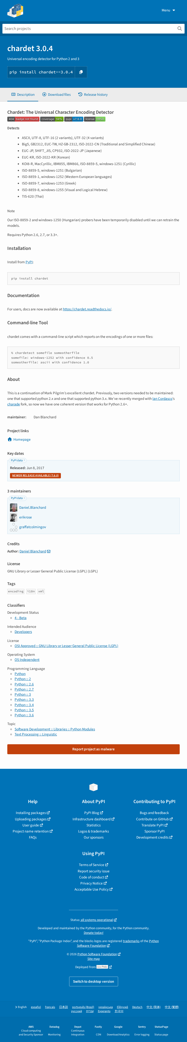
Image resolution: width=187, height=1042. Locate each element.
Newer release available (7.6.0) (35, 475)
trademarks (131, 941)
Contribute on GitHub (152, 819)
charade (13, 404)
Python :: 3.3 (24, 699)
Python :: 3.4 (24, 705)
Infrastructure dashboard (92, 819)
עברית (90, 1011)
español (36, 1007)
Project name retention (31, 831)
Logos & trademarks (93, 831)
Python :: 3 (23, 694)
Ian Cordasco (162, 398)
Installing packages (31, 812)
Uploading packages (31, 819)
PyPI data (17, 460)
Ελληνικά (122, 1007)
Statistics (93, 825)
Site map (93, 958)
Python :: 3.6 (24, 715)
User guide (30, 825)
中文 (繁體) (172, 1007)
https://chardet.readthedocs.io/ (87, 309)
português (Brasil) (83, 1007)
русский (76, 1011)
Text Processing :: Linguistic (36, 734)
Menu (166, 10)
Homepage (22, 439)
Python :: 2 (23, 679)
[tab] (22, 94)
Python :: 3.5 (24, 710)
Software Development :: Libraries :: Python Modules (55, 729)
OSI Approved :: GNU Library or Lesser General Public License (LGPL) (66, 645)
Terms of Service (91, 864)
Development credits (152, 837)
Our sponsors (93, 837)
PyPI (29, 262)
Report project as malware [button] (93, 749)
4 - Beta (21, 618)
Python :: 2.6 (24, 684)
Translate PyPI (152, 825)
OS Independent (27, 659)
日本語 (63, 1007)
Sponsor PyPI (154, 831)
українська (105, 1007)
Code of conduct (91, 877)
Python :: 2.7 (24, 689)
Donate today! (93, 932)
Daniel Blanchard (32, 551)
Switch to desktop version (93, 981)
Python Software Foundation (97, 954)
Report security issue (94, 871)
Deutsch (137, 1007)
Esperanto (104, 1011)
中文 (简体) (154, 1007)
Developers (23, 631)
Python (20, 673)
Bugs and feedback (154, 812)
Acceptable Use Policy (92, 889)
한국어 (119, 1011)
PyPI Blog (91, 812)
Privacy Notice (91, 883)
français (50, 1007)
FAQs (33, 837)
